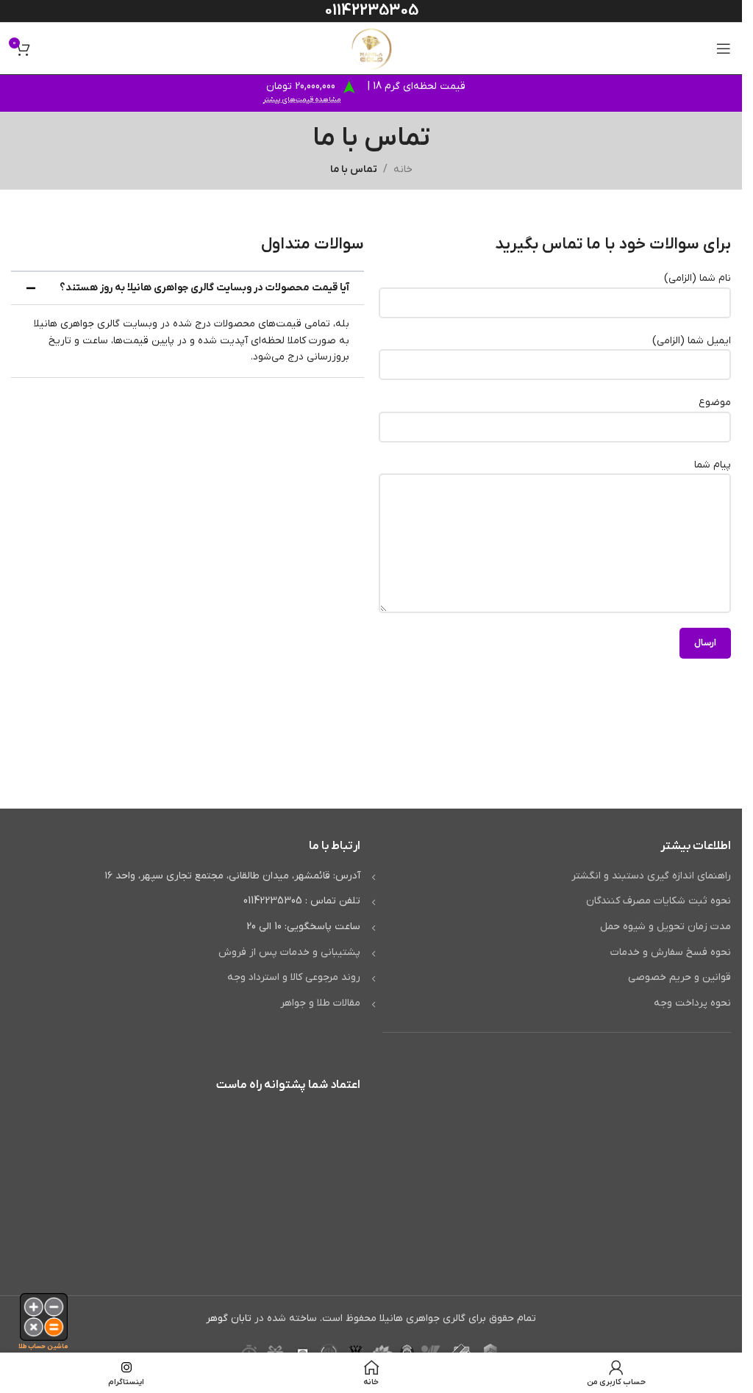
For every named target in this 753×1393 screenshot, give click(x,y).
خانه (403, 169)
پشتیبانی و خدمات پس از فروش (289, 952)
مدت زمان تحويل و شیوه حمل (665, 927)
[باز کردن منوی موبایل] (723, 48)
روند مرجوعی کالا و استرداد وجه (293, 977)
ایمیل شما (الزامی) (691, 341)
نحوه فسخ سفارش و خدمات (670, 952)
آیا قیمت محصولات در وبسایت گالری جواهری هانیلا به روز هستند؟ (204, 288)
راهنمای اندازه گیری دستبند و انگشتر (651, 876)
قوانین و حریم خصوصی (679, 977)
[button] (187, 288)
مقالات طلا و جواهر (320, 1003)
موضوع (715, 402)
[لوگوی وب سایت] (371, 48)
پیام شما (712, 465)
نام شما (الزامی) (697, 278)
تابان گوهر (228, 1318)
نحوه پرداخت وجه (692, 1003)
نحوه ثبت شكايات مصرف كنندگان (658, 901)
